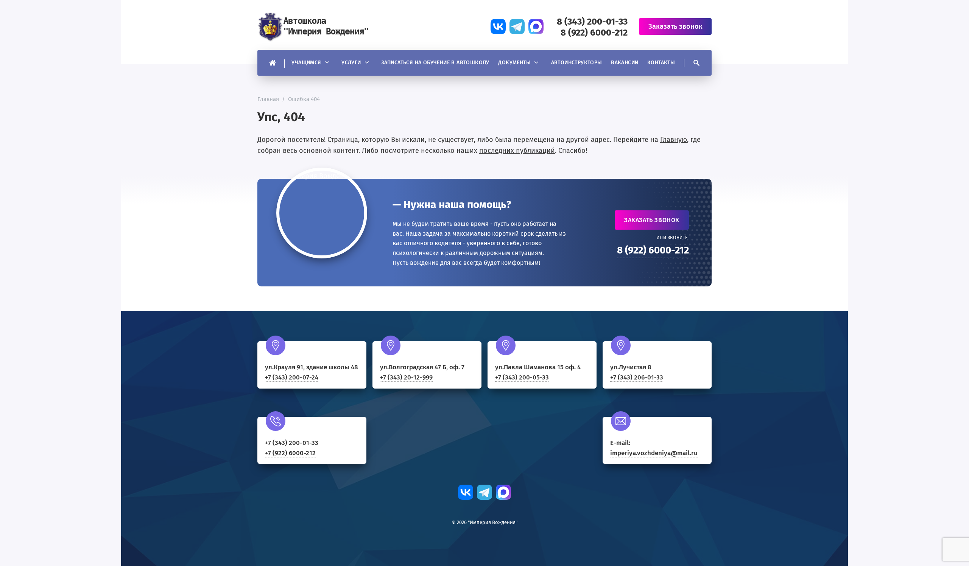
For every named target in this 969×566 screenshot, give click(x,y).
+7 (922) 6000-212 (290, 453)
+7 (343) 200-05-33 (522, 377)
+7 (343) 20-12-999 (406, 377)
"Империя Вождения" (314, 26)
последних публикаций (517, 150)
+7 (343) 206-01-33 (636, 377)
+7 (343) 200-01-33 (291, 443)
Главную (673, 139)
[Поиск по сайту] (692, 63)
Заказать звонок (651, 220)
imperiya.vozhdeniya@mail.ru (654, 453)
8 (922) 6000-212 (594, 32)
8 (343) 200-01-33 (592, 21)
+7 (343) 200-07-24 (291, 377)
